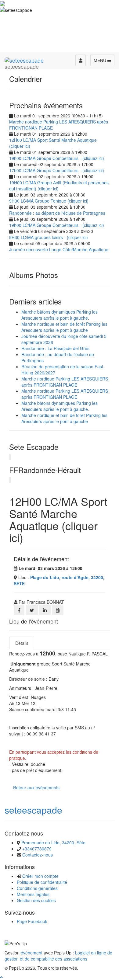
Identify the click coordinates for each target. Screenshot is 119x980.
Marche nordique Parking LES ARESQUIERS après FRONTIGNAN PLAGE (64, 382)
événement (31, 953)
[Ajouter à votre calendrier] (57, 610)
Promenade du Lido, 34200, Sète (53, 842)
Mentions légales (33, 894)
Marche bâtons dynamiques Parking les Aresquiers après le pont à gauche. (59, 315)
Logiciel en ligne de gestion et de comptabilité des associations (58, 956)
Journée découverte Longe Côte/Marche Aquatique (58, 249)
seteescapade (33, 809)
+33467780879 (37, 849)
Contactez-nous (37, 855)
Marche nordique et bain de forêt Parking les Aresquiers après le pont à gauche (64, 327)
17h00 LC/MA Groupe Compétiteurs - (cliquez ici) (56, 170)
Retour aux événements (36, 787)
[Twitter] (32, 610)
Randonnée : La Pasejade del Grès (55, 348)
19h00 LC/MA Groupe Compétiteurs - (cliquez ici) (56, 158)
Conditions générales (37, 888)
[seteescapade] (24, 59)
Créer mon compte (40, 876)
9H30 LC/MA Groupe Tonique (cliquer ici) (48, 201)
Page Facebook (32, 921)
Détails (21, 643)
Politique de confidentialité (42, 882)
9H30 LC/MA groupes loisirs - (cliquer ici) (48, 237)
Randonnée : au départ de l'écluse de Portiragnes (57, 213)
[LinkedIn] (45, 610)
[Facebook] (19, 610)
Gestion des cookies (36, 900)
